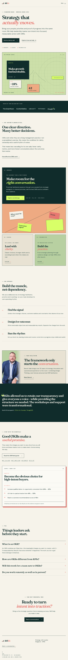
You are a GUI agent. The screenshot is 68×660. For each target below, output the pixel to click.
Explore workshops (15, 198)
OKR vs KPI (31, 460)
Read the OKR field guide (13, 455)
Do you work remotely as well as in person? (34, 572)
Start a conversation (34, 619)
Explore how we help (29, 40)
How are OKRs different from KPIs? (34, 559)
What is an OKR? (6, 460)
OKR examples (24, 460)
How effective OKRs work (11, 156)
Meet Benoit (29, 377)
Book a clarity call (11, 40)
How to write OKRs (15, 460)
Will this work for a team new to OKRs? (34, 565)
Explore (8, 262)
